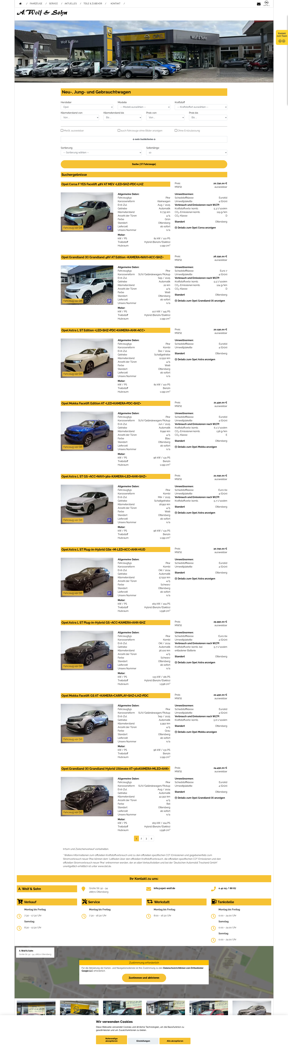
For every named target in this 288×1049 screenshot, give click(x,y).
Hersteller (66, 102)
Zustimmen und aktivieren (144, 977)
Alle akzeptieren (175, 1041)
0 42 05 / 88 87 (227, 888)
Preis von (151, 112)
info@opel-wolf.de (164, 888)
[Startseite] (266, 3)
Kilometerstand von (71, 112)
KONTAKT (115, 3)
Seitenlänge (152, 147)
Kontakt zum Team (282, 34)
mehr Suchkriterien (144, 139)
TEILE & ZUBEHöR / (95, 3)
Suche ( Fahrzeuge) (144, 164)
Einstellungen (143, 1041)
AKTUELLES (71, 3)
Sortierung (66, 147)
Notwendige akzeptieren (111, 1039)
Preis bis (193, 112)
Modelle (122, 102)
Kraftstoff (180, 102)
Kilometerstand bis (114, 112)
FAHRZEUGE (36, 3)
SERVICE (53, 3)
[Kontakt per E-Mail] (259, 3)
